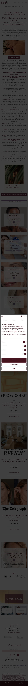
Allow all (14, 359)
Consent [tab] (5, 320)
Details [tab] (14, 320)
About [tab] (23, 320)
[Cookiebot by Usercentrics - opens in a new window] (21, 316)
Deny (14, 368)
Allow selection (14, 364)
